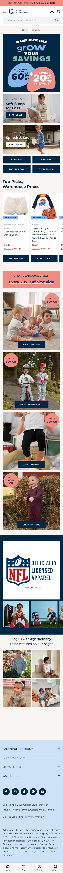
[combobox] (31, 20)
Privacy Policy (11, 809)
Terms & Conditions (31, 809)
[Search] (57, 20)
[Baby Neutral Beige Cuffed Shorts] (16, 206)
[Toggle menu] (4, 11)
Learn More (17, 663)
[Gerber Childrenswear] (31, 63)
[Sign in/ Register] (52, 11)
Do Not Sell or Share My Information (23, 816)
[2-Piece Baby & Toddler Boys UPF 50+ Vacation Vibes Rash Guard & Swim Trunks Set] (44, 206)
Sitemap (49, 809)
